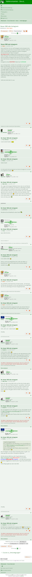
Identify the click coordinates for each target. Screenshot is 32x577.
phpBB (11, 574)
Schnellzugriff (16, 6)
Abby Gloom (3, 176)
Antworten (5, 31)
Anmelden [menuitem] (4, 16)
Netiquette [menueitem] (4, 12)
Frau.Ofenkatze (4, 132)
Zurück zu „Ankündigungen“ (12, 553)
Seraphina (3, 342)
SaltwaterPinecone (4, 249)
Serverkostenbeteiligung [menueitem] (7, 9)
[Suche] (24, 31)
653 (8, 39)
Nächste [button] (20, 33)
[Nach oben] (30, 127)
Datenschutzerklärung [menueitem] (7, 7)
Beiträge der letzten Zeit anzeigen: (12, 541)
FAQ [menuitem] (3, 14)
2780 (10, 343)
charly (2, 223)
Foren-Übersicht (11, 20)
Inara (8, 28)
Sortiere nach (7, 543)
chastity (2, 319)
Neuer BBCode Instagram (9, 26)
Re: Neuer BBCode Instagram (9, 138)
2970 (12, 132)
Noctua (2, 152)
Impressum (3, 572)
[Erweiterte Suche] (26, 31)
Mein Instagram (4, 368)
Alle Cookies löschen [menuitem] (6, 570)
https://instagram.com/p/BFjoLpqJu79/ (11, 411)
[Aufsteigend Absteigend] (22, 543)
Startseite (4, 20)
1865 (13, 249)
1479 (11, 175)
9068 (10, 321)
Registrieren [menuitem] (4, 18)
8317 (9, 155)
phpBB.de (22, 576)
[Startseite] (2, 0)
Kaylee (11, 28)
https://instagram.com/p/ (7, 457)
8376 (9, 225)
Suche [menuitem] (1, 23)
